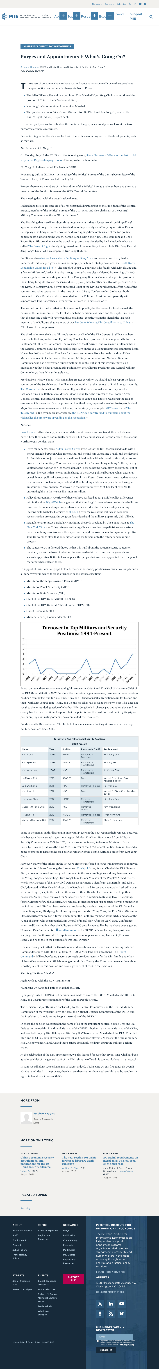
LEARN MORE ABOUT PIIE (110, 1272)
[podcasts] (100, 1314)
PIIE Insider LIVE (47, 1289)
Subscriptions (19, 1250)
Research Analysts (22, 1289)
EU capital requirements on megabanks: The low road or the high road (120, 1160)
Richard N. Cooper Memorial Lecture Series (48, 1298)
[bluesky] (122, 1314)
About (17, 1225)
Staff (15, 1235)
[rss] (111, 1314)
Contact (16, 1245)
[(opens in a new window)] (130, 4)
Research (70, 1225)
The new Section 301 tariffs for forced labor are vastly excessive (79, 1160)
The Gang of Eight (39, 246)
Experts (18, 1275)
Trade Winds (45, 1306)
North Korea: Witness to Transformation (47, 46)
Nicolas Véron (125, 1171)
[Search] (149, 16)
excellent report (68, 930)
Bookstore (109, 4)
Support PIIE (136, 16)
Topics (42, 1225)
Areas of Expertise (48, 1230)
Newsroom (97, 4)
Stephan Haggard (30, 67)
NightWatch (53, 502)
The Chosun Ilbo (30, 389)
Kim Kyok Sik (85, 868)
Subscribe (121, 4)
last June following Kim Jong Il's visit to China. (103, 322)
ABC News (111, 408)
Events (119, 14)
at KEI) (73, 511)
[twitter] (100, 1304)
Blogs (66, 1230)
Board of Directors (22, 1230)
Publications (70, 1235)
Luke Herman (29, 432)
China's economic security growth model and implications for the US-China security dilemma (37, 1162)
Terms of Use (34, 1342)
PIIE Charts (69, 1254)
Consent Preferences (110, 1292)
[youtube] (122, 1304)
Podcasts (68, 1245)
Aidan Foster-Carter (68, 448)
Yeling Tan (26, 1171)
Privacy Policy (18, 1342)
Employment (19, 1240)
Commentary (70, 1240)
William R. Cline (71, 1168)
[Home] (26, 16)
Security (25, 1208)
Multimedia (69, 1250)
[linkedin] (111, 1304)
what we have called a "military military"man (66, 258)
